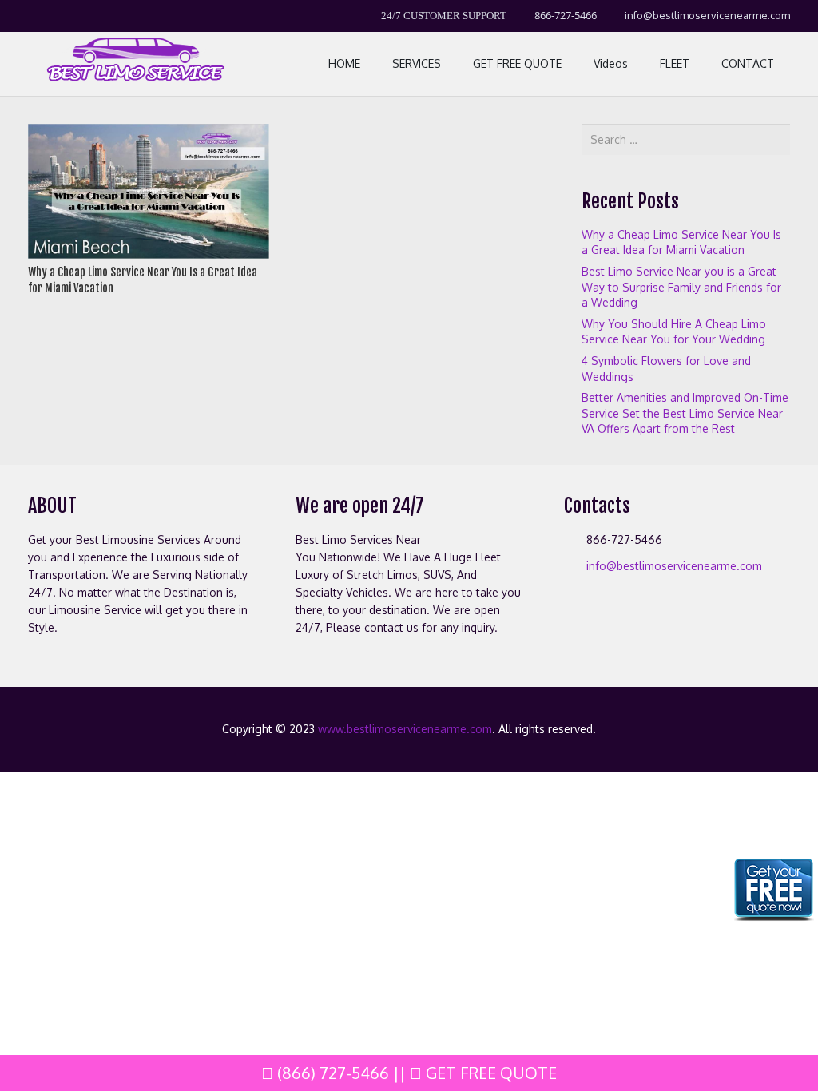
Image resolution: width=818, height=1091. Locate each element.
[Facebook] (42, 16)
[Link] (134, 64)
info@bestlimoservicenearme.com (674, 566)
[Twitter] (71, 16)
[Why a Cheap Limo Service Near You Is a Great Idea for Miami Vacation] (148, 132)
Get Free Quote (489, 1072)
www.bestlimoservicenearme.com (405, 729)
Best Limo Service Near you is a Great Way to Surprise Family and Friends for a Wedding (681, 286)
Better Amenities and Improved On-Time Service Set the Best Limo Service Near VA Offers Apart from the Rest (685, 413)
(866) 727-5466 (331, 1072)
